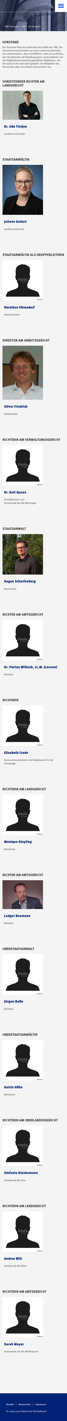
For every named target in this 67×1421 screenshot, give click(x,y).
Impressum (41, 1404)
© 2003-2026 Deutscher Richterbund (26, 1411)
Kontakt (10, 1404)
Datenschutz (25, 1404)
